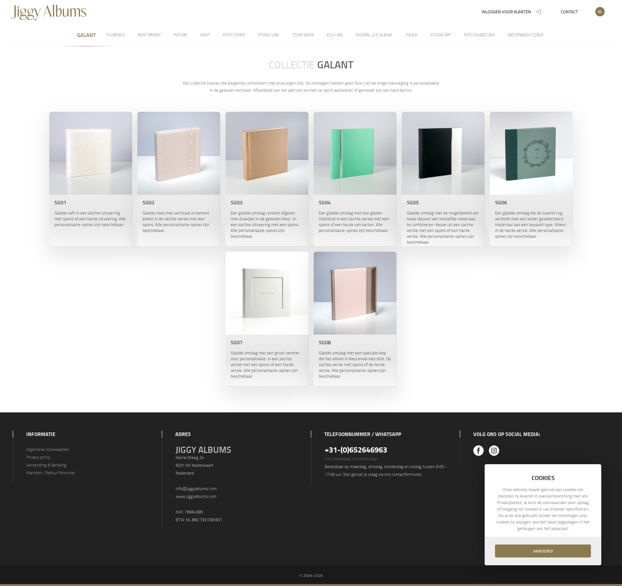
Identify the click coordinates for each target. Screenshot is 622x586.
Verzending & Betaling (46, 465)
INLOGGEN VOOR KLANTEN (506, 12)
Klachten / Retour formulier (50, 473)
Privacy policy (38, 457)
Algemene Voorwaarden (47, 449)
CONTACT (569, 12)
